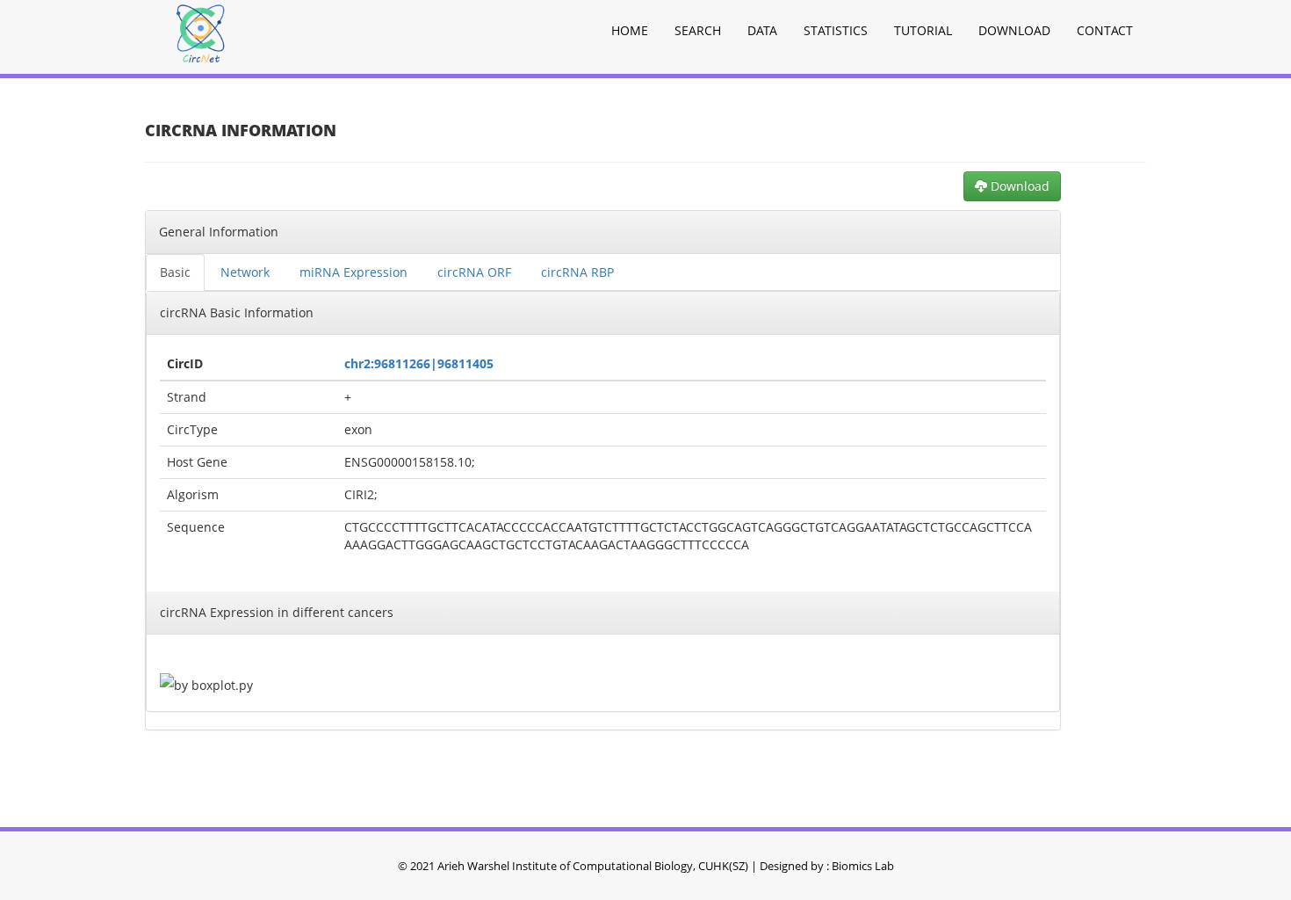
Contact (1105, 30)
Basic (175, 272)
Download (1014, 30)
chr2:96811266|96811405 (419, 363)
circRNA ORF (474, 272)
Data (762, 30)
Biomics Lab (863, 866)
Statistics (836, 30)
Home (629, 30)
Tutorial (923, 30)
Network (245, 272)
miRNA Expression (353, 272)
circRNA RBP (577, 272)
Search (697, 30)
